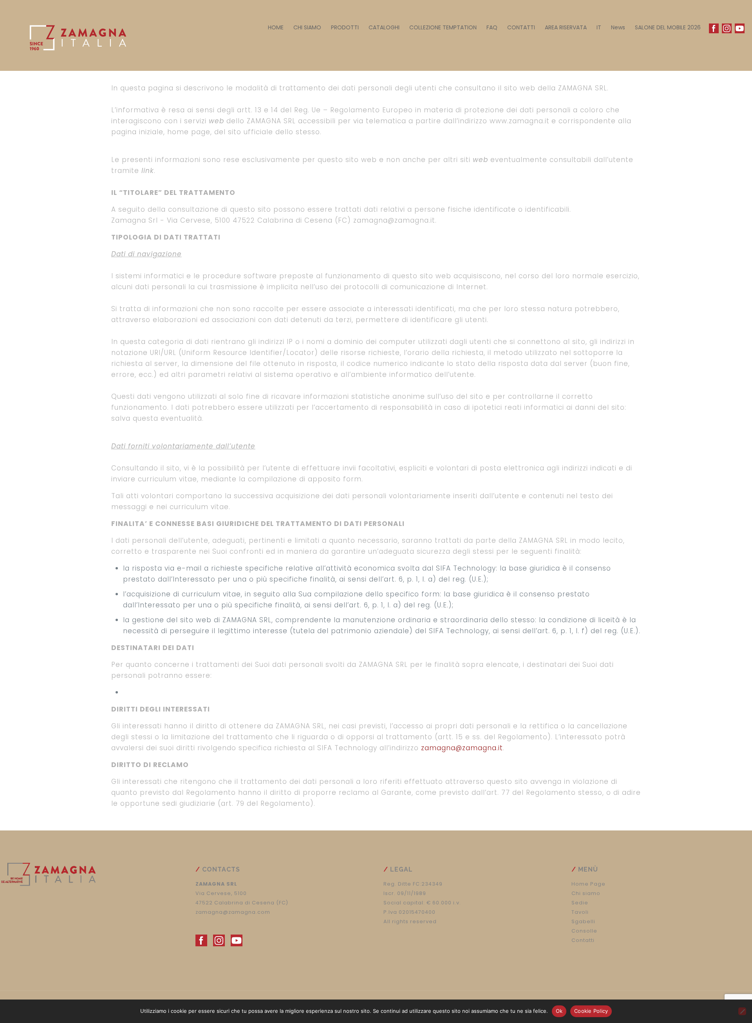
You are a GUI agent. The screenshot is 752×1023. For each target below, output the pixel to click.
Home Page (588, 884)
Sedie (579, 902)
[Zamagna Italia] (74, 35)
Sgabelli (583, 921)
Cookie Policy (591, 1011)
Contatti (583, 940)
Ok (559, 1011)
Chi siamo (585, 893)
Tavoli (580, 912)
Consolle (584, 931)
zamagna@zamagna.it (462, 748)
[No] (742, 1011)
